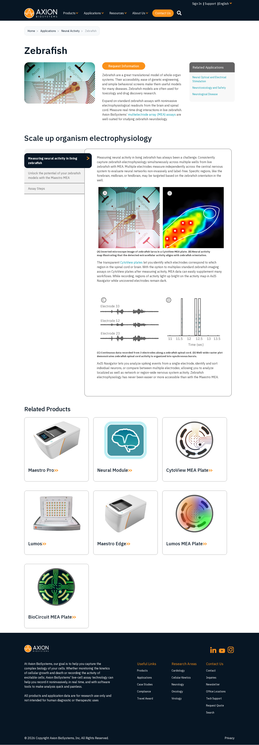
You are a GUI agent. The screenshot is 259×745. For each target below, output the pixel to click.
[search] (179, 12)
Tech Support (214, 698)
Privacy (230, 738)
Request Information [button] (123, 66)
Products (67, 14)
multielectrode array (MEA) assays (152, 114)
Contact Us (163, 13)
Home (31, 31)
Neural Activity (70, 31)
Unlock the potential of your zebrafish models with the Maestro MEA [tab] (54, 175)
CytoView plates (131, 262)
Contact (211, 670)
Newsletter (213, 684)
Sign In (197, 4)
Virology (177, 698)
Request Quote (215, 705)
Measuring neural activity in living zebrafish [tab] (59, 159)
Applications (91, 14)
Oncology (177, 691)
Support (210, 4)
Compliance (144, 691)
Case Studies (145, 684)
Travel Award (145, 698)
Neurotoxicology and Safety (209, 87)
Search (210, 712)
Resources (115, 14)
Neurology (178, 684)
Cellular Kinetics (181, 677)
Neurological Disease (205, 94)
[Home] (40, 13)
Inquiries (211, 677)
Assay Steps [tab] (36, 188)
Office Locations (216, 691)
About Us (137, 14)
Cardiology (178, 670)
